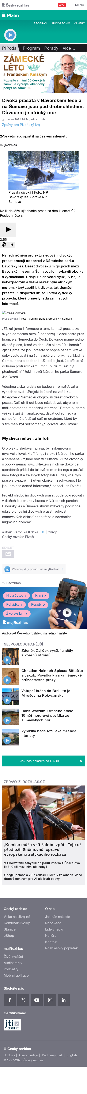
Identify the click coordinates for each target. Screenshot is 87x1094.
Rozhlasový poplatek (61, 948)
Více (69, 48)
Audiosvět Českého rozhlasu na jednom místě (34, 633)
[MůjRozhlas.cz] (8, 146)
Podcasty (11, 969)
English (72, 1055)
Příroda (9, 48)
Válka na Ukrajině (17, 917)
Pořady (51, 48)
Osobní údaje (28, 1055)
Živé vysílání (15, 614)
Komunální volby (17, 923)
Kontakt (51, 942)
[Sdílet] (11, 245)
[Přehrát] (8, 230)
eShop (9, 936)
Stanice (10, 929)
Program (40, 23)
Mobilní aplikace (16, 975)
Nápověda (53, 923)
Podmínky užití (52, 1055)
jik (42, 532)
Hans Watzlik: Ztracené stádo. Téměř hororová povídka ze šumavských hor (48, 715)
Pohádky (12, 605)
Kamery (79, 23)
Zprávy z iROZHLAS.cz (24, 782)
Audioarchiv (61, 23)
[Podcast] (4, 245)
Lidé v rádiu (54, 929)
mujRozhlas (11, 583)
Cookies (9, 1055)
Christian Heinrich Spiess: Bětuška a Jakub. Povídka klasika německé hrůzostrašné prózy (52, 675)
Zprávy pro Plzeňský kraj (21, 125)
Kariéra (50, 936)
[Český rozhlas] (15, 5)
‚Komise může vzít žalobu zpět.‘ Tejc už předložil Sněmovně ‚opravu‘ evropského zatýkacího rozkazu (43, 849)
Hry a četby (14, 596)
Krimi (39, 596)
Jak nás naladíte (57, 917)
